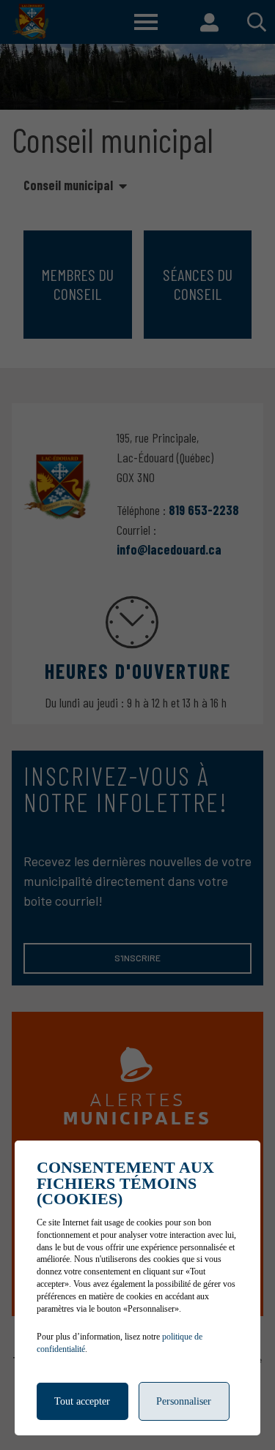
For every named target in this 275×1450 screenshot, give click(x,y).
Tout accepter (82, 1401)
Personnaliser (183, 1401)
